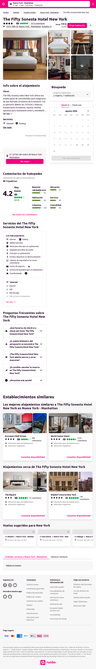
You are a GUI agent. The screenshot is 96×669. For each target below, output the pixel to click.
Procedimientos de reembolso (57, 592)
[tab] (26, 557)
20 (71, 139)
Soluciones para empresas (32, 618)
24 (54, 145)
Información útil (56, 604)
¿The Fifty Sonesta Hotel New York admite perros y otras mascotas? (24, 357)
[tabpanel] (48, 566)
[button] (25, 55)
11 (60, 132)
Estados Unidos (30, 12)
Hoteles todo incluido (82, 598)
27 (71, 145)
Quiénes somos (32, 585)
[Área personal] (93, 4)
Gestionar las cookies (34, 601)
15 (83, 132)
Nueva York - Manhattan (49, 12)
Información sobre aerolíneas (57, 599)
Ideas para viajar (80, 606)
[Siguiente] (88, 111)
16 (88, 132)
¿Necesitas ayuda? (57, 587)
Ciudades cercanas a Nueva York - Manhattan (26, 557)
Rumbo (6, 12)
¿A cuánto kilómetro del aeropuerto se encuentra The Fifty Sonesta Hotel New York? (24, 344)
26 (66, 145)
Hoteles (16, 12)
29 (83, 145)
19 (66, 139)
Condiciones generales (35, 589)
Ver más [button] (9, 302)
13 (71, 132)
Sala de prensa (32, 613)
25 (60, 145)
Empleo (29, 605)
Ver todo (7, 127)
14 (77, 132)
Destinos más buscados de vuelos (83, 585)
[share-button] (90, 25)
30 (88, 145)
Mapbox (30, 135)
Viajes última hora (80, 602)
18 (60, 139)
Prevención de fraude (58, 619)
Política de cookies (33, 597)
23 (88, 139)
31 (54, 151)
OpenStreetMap (40, 135)
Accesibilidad (55, 615)
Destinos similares (59, 557)
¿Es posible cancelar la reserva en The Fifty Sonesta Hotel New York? (25, 370)
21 (77, 139)
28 (77, 145)
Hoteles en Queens (13, 565)
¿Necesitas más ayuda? (21, 380)
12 (66, 132)
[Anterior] (55, 111)
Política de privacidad (34, 593)
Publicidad (30, 609)
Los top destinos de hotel (81, 592)
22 (83, 139)
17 (54, 139)
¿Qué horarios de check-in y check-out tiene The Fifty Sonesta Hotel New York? (23, 331)
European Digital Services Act (56, 609)
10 (54, 132)
